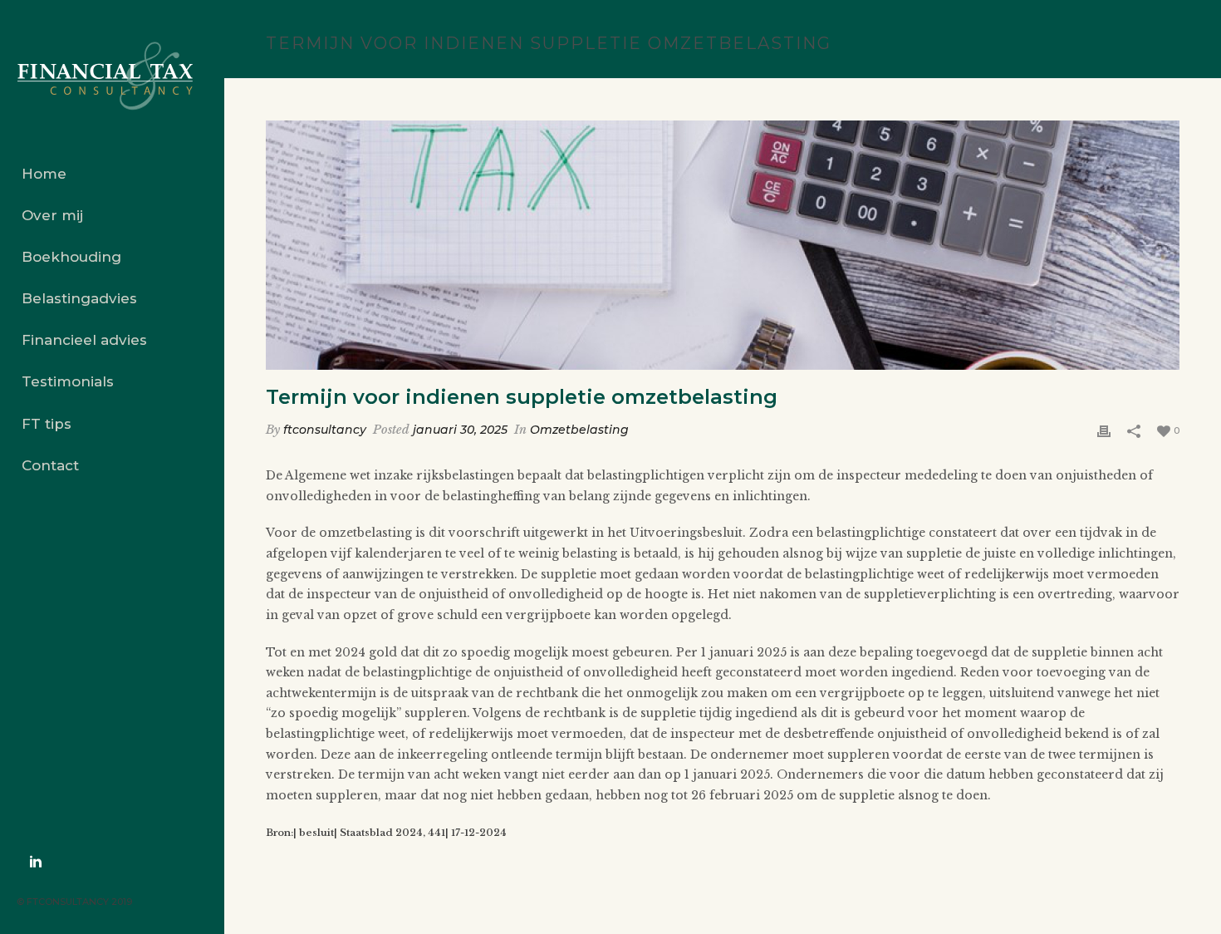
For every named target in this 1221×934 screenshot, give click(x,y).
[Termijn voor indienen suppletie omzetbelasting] (722, 245)
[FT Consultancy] (112, 76)
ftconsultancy (324, 429)
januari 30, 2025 (460, 429)
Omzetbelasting (579, 429)
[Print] (1104, 430)
